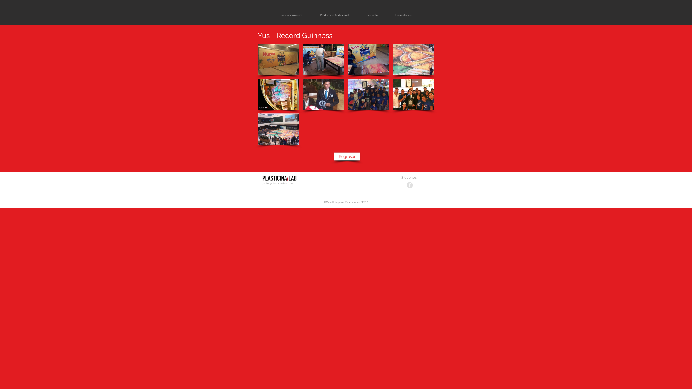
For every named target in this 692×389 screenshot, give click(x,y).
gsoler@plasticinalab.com (277, 183)
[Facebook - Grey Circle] (410, 185)
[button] (278, 59)
